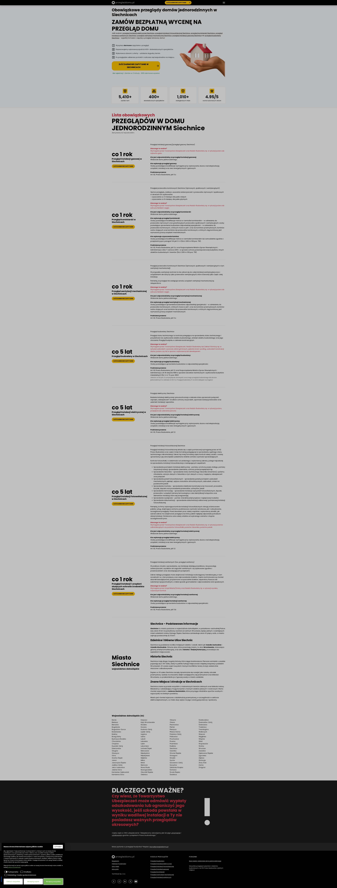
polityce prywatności (14, 867)
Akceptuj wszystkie (53, 881)
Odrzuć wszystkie (13, 881)
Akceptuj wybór (33, 881)
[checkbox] (11, 872)
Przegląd (59, 846)
